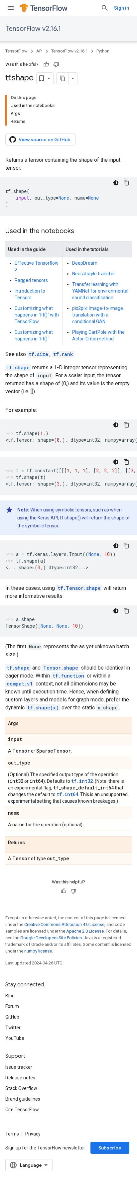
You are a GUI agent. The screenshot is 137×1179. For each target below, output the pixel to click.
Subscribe (109, 1148)
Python (102, 50)
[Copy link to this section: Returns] (31, 843)
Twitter (13, 1027)
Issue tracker (18, 1067)
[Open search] (105, 8)
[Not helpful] (56, 64)
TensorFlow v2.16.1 (33, 29)
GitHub (12, 1017)
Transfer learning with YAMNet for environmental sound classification (100, 291)
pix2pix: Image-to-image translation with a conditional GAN (97, 315)
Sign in (121, 8)
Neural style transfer (93, 273)
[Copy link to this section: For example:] (43, 410)
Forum (12, 1006)
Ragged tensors (31, 280)
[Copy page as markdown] (62, 78)
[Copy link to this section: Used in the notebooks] (80, 231)
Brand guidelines (22, 1099)
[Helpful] (46, 64)
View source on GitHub (44, 139)
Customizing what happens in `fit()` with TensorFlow (37, 315)
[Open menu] (10, 8)
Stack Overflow (21, 1088)
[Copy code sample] (126, 182)
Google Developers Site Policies (51, 937)
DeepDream (84, 263)
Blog (10, 995)
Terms (12, 1133)
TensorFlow (16, 50)
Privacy (33, 1133)
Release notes (20, 1077)
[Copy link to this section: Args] (25, 724)
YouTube (14, 1038)
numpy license (38, 951)
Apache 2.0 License (85, 931)
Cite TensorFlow (22, 1109)
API (39, 50)
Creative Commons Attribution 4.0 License (64, 924)
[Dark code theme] (115, 182)
